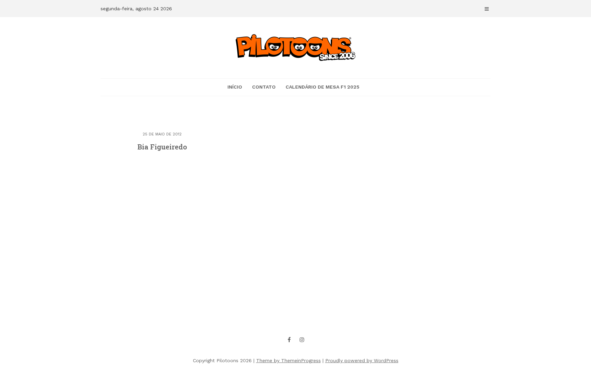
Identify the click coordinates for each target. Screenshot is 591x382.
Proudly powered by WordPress (361, 360)
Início (234, 87)
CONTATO (264, 87)
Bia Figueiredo (162, 146)
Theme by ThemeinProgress (288, 360)
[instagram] (302, 339)
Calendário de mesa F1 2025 (322, 87)
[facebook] (289, 339)
